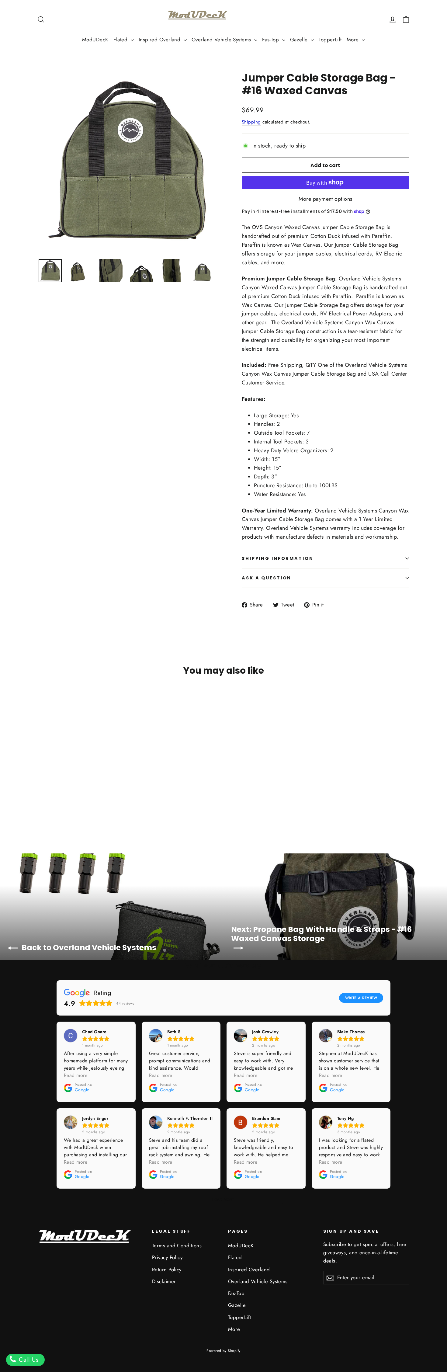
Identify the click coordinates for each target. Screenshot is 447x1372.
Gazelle (300, 39)
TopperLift (330, 39)
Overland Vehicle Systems (222, 39)
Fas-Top (271, 39)
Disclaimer (164, 1281)
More (353, 39)
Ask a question (266, 578)
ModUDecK (95, 39)
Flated (121, 39)
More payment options (325, 199)
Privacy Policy (167, 1257)
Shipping (251, 122)
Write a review (361, 998)
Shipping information (278, 558)
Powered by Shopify (223, 1350)
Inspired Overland (160, 39)
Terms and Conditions (177, 1245)
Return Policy (167, 1269)
